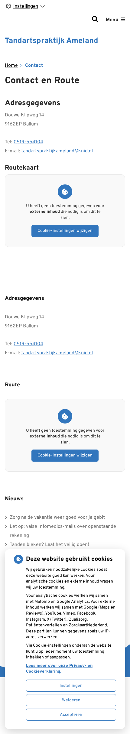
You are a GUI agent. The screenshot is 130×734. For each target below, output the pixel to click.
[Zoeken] (95, 20)
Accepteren (71, 714)
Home (11, 66)
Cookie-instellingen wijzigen (65, 230)
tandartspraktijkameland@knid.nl (57, 151)
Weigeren (71, 700)
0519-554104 (28, 142)
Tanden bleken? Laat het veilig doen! (49, 545)
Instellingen (71, 685)
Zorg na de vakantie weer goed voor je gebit (57, 518)
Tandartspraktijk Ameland (51, 41)
